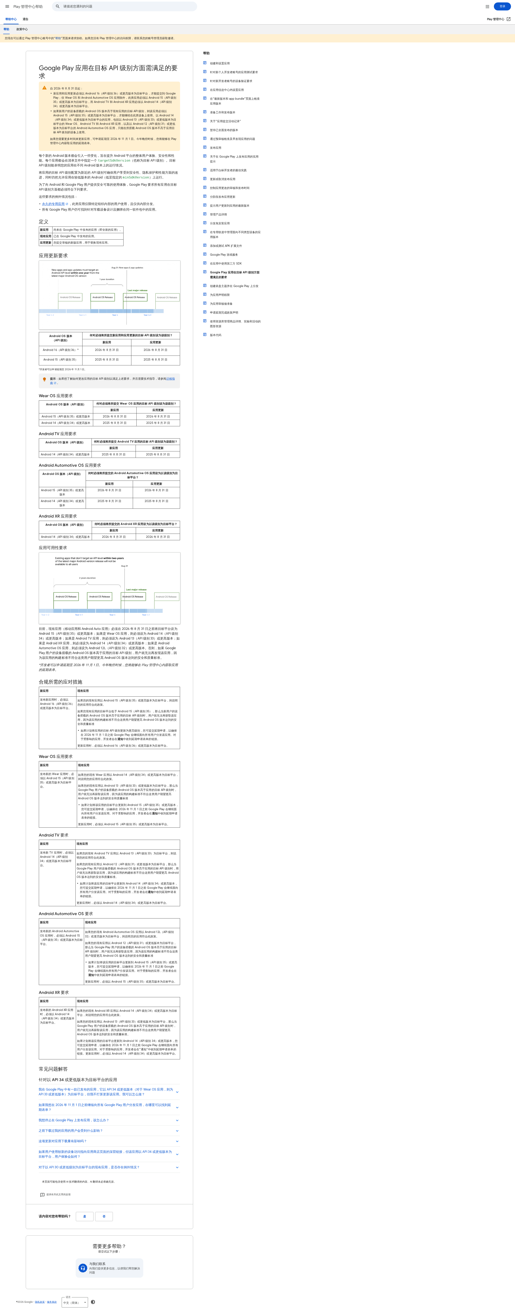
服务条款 (52, 1301)
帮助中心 (11, 19)
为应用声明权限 (220, 295)
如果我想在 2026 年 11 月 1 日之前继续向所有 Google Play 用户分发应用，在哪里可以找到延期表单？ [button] (105, 1107)
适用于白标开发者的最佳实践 (228, 170)
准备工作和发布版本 (222, 112)
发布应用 (215, 148)
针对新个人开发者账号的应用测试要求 (234, 72)
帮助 (58, 38)
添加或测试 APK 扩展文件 (226, 246)
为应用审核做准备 (221, 303)
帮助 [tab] (6, 29)
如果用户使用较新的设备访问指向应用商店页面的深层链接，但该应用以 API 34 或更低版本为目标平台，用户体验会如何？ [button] (105, 1154)
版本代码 (215, 335)
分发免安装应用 (220, 223)
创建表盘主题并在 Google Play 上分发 (234, 286)
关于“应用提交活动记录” (225, 121)
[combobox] (130, 6)
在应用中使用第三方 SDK (226, 263)
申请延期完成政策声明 (224, 312)
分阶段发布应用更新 (222, 197)
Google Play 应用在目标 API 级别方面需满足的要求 (235, 275)
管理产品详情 (218, 214)
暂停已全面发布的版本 (224, 130)
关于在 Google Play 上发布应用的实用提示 (234, 159)
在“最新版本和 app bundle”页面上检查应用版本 (235, 101)
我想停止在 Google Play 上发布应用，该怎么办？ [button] (74, 1120)
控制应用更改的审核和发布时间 (229, 188)
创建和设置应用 (220, 63)
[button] (7, 6)
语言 (68, 1297)
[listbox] (75, 1302)
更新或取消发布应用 (222, 179)
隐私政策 (40, 1301)
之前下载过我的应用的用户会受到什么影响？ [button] (71, 1131)
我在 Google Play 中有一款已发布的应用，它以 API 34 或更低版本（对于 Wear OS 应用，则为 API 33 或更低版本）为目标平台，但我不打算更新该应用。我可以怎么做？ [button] (106, 1092)
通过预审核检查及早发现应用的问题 (232, 139)
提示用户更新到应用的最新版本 (229, 205)
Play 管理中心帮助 (28, 6)
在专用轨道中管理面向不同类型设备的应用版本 (235, 234)
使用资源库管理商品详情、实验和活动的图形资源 (235, 324)
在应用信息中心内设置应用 (227, 90)
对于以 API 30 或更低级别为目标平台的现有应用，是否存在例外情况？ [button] (89, 1167)
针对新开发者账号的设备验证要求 (231, 81)
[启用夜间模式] (93, 1302)
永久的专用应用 (53, 204)
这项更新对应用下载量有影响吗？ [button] (63, 1141)
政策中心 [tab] (22, 29)
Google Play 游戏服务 (224, 254)
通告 (25, 19)
